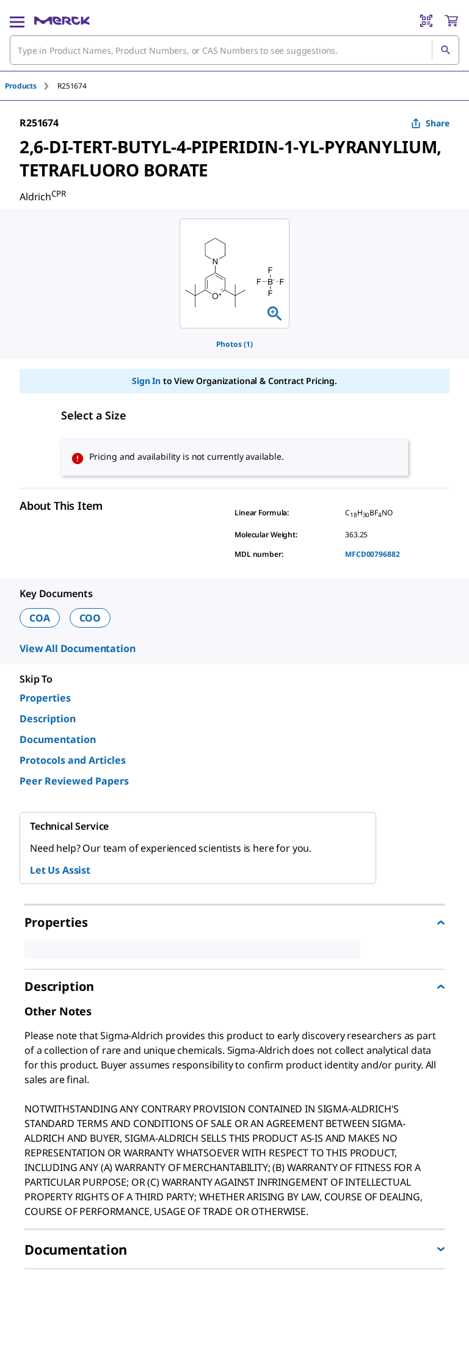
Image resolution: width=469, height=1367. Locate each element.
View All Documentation (77, 648)
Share (437, 123)
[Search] (445, 50)
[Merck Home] (62, 20)
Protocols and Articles (73, 760)
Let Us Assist (60, 870)
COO (90, 618)
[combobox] (234, 50)
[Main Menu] (17, 20)
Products (21, 86)
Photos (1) (234, 344)
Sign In (146, 380)
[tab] (31, 85)
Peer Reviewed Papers (74, 781)
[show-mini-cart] (451, 21)
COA (39, 618)
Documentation (58, 739)
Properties (45, 698)
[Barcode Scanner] (426, 20)
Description (48, 718)
